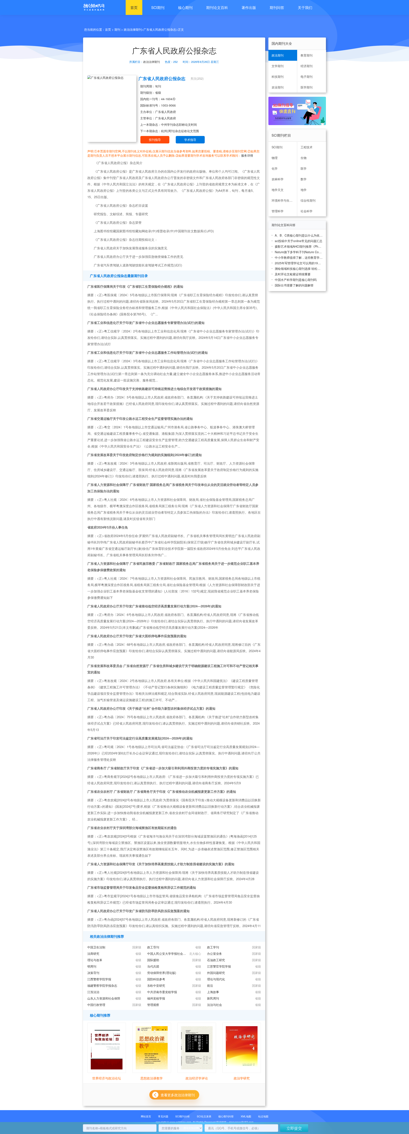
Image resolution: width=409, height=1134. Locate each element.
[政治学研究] (241, 1047)
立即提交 (294, 1128)
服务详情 (247, 155)
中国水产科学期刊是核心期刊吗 (296, 279)
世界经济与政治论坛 (106, 1078)
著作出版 (249, 7)
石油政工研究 (216, 960)
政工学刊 (213, 947)
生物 (304, 158)
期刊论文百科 (217, 7)
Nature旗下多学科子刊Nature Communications (299, 252)
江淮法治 (93, 992)
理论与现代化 (216, 979)
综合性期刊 (308, 200)
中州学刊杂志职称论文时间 (179, 124)
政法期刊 (278, 55)
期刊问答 (277, 7)
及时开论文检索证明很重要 (293, 274)
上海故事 (213, 992)
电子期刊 (307, 76)
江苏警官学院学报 (219, 966)
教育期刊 (307, 55)
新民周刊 (213, 998)
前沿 (210, 985)
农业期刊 (278, 87)
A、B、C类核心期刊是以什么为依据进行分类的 (299, 235)
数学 (304, 179)
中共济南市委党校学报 (162, 992)
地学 (304, 190)
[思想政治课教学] (151, 1047)
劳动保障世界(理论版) (161, 973)
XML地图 (246, 1116)
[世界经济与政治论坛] (106, 1047)
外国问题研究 (216, 973)
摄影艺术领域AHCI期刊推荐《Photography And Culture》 (299, 246)
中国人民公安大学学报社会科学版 (167, 953)
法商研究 (93, 953)
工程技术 (307, 147)
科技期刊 (278, 76)
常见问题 (163, 1116)
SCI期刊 (157, 7)
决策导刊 (93, 973)
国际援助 (153, 960)
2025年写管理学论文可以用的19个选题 (299, 263)
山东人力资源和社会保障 (103, 998)
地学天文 (278, 190)
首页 (134, 7)
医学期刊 (307, 87)
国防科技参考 (156, 979)
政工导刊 (153, 947)
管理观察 (153, 1005)
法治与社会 (214, 1005)
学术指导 (190, 139)
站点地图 (263, 1116)
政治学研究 (242, 1078)
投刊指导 (155, 139)
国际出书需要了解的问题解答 (294, 285)
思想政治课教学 (151, 1078)
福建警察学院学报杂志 (102, 985)
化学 (275, 168)
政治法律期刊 (133, 29)
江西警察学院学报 (99, 979)
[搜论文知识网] (92, 7)
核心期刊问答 (226, 1116)
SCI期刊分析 (182, 1116)
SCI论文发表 (204, 1116)
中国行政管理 (96, 1005)
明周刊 (91, 966)
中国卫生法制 (96, 947)
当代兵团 (153, 966)
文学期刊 (278, 66)
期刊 (117, 29)
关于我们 (305, 7)
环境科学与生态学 (283, 200)
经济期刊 (307, 66)
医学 (304, 168)
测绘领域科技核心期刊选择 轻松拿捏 (299, 268)
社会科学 (307, 211)
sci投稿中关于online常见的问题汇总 (298, 241)
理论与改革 (94, 960)
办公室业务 (214, 953)
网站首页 (146, 1116)
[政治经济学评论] (196, 1047)
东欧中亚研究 (156, 985)
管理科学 (278, 211)
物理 (275, 158)
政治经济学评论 (197, 1078)
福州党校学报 (156, 998)
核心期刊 (185, 7)
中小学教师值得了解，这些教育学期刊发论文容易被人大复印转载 (299, 257)
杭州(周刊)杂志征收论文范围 (180, 131)
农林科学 (278, 179)
